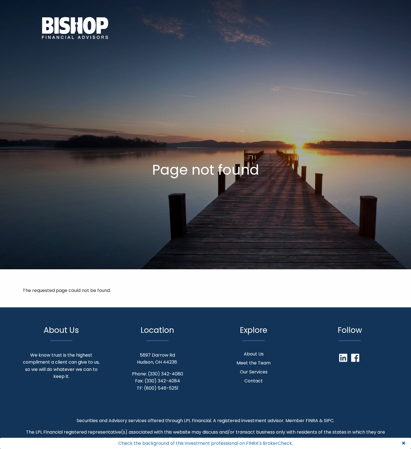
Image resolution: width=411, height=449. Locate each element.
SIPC (329, 420)
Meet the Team (254, 363)
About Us (254, 354)
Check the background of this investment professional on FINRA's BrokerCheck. (205, 443)
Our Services (254, 372)
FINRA (312, 420)
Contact (253, 381)
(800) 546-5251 (161, 388)
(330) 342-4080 (165, 374)
